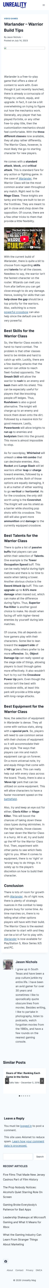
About (10, 1270)
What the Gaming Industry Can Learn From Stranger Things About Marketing (22, 1239)
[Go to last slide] (7, 1081)
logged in (26, 1125)
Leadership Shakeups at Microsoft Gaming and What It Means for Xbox (24, 1222)
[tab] (19, 1096)
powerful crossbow (16, 312)
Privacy (29, 1270)
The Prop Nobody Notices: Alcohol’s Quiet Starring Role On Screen (22, 1192)
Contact (19, 1270)
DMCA (39, 1270)
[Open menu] (43, 5)
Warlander (10, 939)
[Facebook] (5, 1261)
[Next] (42, 1081)
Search (40, 1156)
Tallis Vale (14, 1082)
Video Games (11, 18)
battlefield (10, 799)
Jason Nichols (14, 37)
